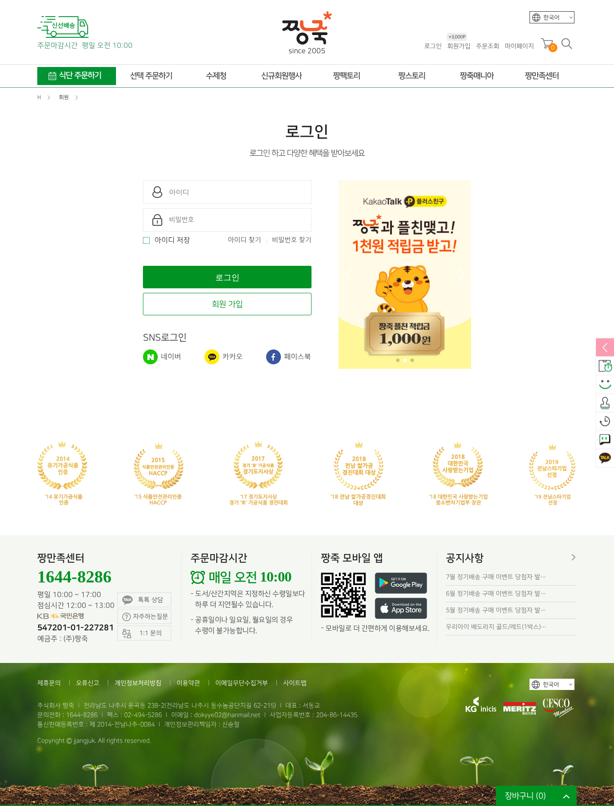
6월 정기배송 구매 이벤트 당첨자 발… (496, 593)
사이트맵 (295, 683)
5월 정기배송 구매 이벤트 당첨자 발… (496, 610)
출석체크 (605, 403)
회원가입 (459, 45)
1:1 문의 (605, 440)
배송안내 (605, 366)
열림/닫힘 (605, 348)
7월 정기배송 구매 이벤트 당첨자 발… (496, 576)
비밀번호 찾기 (291, 240)
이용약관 (188, 683)
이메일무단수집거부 (241, 683)
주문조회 (487, 46)
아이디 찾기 (244, 240)
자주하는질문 (150, 616)
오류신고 (87, 683)
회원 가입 (227, 304)
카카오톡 (605, 458)
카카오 (232, 357)
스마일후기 (605, 385)
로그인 (433, 46)
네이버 (170, 357)
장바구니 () (525, 796)
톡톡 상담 (150, 599)
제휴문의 (49, 683)
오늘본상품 (605, 421)
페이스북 (296, 357)
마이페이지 (519, 46)
